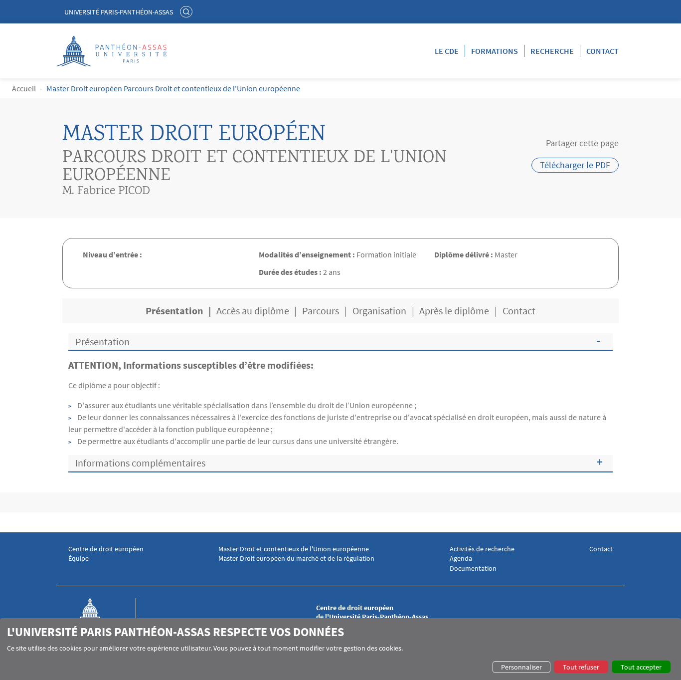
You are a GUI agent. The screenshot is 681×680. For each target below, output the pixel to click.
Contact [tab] (519, 310)
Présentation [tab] (174, 310)
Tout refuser (581, 667)
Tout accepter (641, 667)
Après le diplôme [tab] (454, 310)
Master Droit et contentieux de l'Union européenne (293, 549)
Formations (494, 51)
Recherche (552, 51)
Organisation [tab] (379, 310)
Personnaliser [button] (521, 667)
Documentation (473, 568)
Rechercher (187, 11)
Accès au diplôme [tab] (252, 310)
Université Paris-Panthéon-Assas (118, 11)
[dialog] (340, 649)
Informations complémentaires (140, 462)
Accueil (24, 88)
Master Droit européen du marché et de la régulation (296, 558)
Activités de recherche (482, 549)
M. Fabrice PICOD (106, 191)
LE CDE (447, 51)
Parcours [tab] (320, 310)
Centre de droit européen (106, 549)
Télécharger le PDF (575, 165)
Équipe (78, 558)
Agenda (461, 558)
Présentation (102, 341)
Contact (602, 51)
